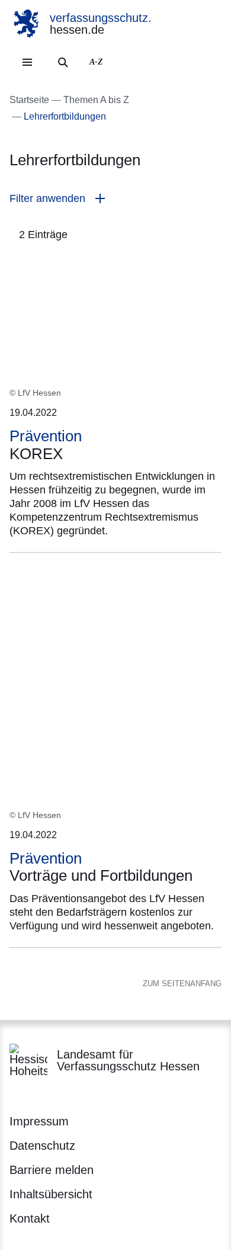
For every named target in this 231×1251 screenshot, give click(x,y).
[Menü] (27, 62)
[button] (115, 199)
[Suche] (62, 62)
